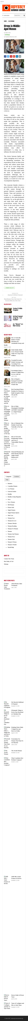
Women (10, 531)
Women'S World (12, 544)
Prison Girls (11, 507)
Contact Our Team (9, 558)
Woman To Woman (13, 528)
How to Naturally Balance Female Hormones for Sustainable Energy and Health (14, 341)
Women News (11, 536)
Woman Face (11, 518)
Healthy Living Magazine (14, 496)
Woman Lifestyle (12, 523)
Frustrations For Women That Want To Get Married (17, 740)
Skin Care (10, 515)
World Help (11, 547)
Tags (7, 479)
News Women (11, 502)
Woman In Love (12, 520)
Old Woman (11, 21)
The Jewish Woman (16, 750)
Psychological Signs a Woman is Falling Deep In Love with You (17, 372)
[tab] (8, 476)
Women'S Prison (12, 542)
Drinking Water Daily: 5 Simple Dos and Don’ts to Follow (17, 729)
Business (10, 483)
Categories (8, 476)
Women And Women (13, 534)
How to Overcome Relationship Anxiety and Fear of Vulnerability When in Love (17, 440)
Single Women (11, 510)
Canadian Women (12, 486)
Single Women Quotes (13, 512)
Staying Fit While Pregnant (17, 309)
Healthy (10, 494)
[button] (2, 1)
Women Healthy (10, 288)
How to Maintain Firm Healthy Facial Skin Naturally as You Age (17, 425)
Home (5, 21)
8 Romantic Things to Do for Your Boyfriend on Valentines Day (17, 712)
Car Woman (11, 488)
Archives (16, 476)
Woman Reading (12, 526)
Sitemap (6, 564)
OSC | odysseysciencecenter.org (15, 1018)
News (9, 499)
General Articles (12, 491)
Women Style (11, 539)
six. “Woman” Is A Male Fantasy (18, 325)
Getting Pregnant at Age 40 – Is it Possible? (18, 318)
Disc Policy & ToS (8, 561)
